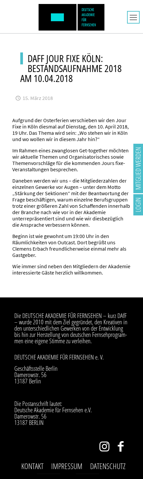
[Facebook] (120, 447)
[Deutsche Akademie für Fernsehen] (71, 16)
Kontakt (32, 466)
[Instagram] (104, 447)
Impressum (66, 466)
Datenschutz (107, 466)
